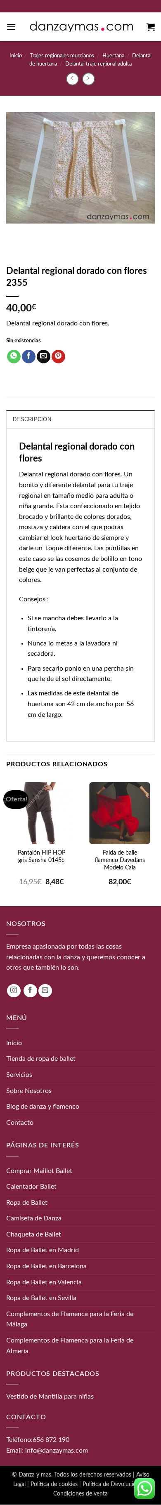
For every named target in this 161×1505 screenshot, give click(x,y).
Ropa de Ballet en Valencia (44, 1282)
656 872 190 (51, 1440)
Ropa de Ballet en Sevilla (41, 1298)
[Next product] (72, 79)
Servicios (19, 1075)
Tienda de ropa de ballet (41, 1059)
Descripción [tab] (32, 419)
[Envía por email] (43, 357)
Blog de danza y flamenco (42, 1106)
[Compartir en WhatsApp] (14, 357)
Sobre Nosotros (29, 1091)
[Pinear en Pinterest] (58, 357)
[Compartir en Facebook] (29, 357)
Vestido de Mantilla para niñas (50, 1396)
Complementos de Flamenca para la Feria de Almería (69, 1345)
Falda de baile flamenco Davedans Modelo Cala (120, 860)
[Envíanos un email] (45, 991)
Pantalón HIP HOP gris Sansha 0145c (41, 856)
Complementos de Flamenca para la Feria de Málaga (69, 1319)
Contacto (19, 1122)
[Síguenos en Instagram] (14, 991)
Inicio (15, 55)
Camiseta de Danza (34, 1218)
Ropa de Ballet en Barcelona (46, 1266)
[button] (11, 26)
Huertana (113, 55)
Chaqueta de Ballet (33, 1234)
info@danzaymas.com (56, 1450)
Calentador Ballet (31, 1186)
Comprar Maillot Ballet (39, 1171)
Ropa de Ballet (26, 1202)
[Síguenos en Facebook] (30, 991)
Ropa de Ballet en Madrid (42, 1250)
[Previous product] (88, 79)
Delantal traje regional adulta (98, 63)
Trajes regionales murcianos (62, 55)
